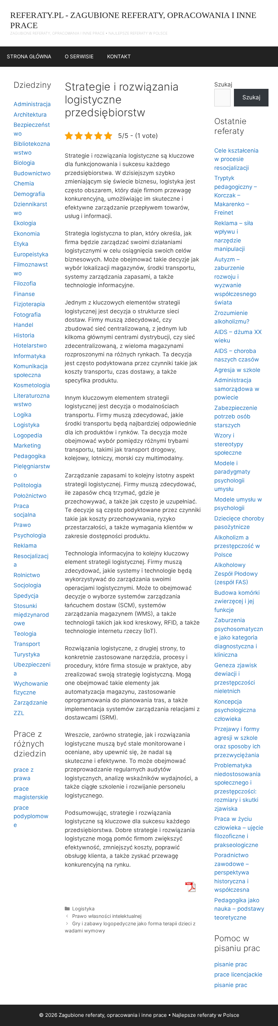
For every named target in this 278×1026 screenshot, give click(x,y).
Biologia (24, 162)
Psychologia (30, 535)
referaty (206, 1015)
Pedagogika (30, 456)
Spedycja (26, 595)
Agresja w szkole (237, 370)
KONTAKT (119, 56)
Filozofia (25, 283)
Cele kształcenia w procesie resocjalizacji (236, 159)
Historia (24, 335)
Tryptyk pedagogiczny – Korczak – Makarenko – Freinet (235, 195)
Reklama (25, 545)
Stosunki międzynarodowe (31, 615)
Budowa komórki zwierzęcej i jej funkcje (237, 601)
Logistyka (83, 908)
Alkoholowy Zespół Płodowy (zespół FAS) (236, 573)
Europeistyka (31, 254)
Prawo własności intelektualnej (106, 916)
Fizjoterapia (29, 304)
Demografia (29, 194)
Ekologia (25, 223)
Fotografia (27, 314)
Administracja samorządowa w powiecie (236, 389)
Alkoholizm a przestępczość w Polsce (237, 546)
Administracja (32, 104)
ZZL (19, 713)
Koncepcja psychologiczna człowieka (235, 710)
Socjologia (27, 585)
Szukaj (223, 84)
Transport (27, 643)
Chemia (24, 183)
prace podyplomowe (31, 816)
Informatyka (30, 356)
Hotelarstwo (30, 345)
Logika (23, 414)
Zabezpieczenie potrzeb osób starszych (235, 417)
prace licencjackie (238, 974)
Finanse (24, 294)
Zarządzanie (30, 702)
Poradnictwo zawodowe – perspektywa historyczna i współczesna (232, 872)
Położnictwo (30, 495)
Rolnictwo (27, 575)
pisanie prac (230, 964)
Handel (23, 324)
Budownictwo (32, 173)
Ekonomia (27, 233)
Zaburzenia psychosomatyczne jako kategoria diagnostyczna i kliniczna (238, 637)
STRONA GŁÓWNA (29, 56)
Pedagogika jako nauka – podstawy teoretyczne (239, 909)
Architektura (30, 114)
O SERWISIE (79, 56)
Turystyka (27, 654)
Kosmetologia (32, 385)
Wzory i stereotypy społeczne (228, 444)
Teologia (25, 633)
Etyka (21, 243)
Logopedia (28, 435)
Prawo (22, 524)
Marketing (27, 445)
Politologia (28, 485)
